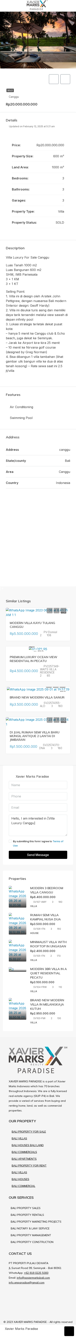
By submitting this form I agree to (38, 843)
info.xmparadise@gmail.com (26, 1282)
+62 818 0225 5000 (36, 1273)
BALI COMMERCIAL (23, 1186)
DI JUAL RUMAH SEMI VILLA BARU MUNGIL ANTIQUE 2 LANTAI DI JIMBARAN (34, 736)
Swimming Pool (21, 418)
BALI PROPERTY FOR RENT (29, 1165)
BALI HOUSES (20, 1179)
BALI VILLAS (19, 1138)
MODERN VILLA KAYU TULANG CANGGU (32, 624)
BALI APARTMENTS (24, 1159)
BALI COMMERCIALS (24, 1152)
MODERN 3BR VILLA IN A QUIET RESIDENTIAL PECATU (48, 973)
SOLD (10, 90)
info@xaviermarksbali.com (33, 1277)
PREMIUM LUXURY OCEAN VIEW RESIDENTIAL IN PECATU (33, 659)
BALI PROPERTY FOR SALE (29, 1131)
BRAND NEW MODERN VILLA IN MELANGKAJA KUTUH (47, 1004)
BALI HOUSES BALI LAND (28, 1145)
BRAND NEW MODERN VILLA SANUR (37, 697)
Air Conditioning (21, 407)
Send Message (38, 855)
